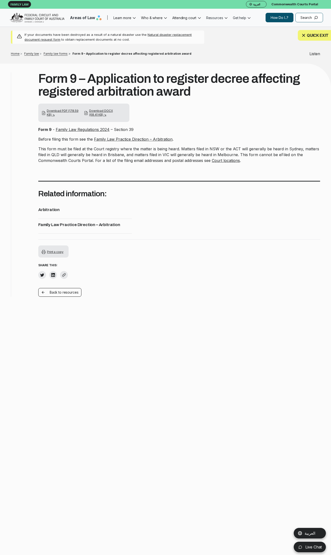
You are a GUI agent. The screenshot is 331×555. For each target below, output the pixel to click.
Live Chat (313, 547)
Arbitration (49, 209)
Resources (214, 18)
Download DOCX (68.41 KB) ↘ (101, 112)
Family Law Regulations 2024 (83, 129)
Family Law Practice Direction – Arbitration (133, 139)
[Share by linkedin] (53, 275)
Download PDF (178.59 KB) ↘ (63, 112)
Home (15, 53)
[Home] (37, 18)
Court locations (226, 160)
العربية (310, 533)
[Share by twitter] (42, 275)
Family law (19, 4)
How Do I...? (279, 17)
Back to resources (64, 292)
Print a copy (55, 252)
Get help (239, 18)
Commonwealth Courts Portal (294, 4)
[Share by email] (64, 275)
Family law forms (56, 53)
